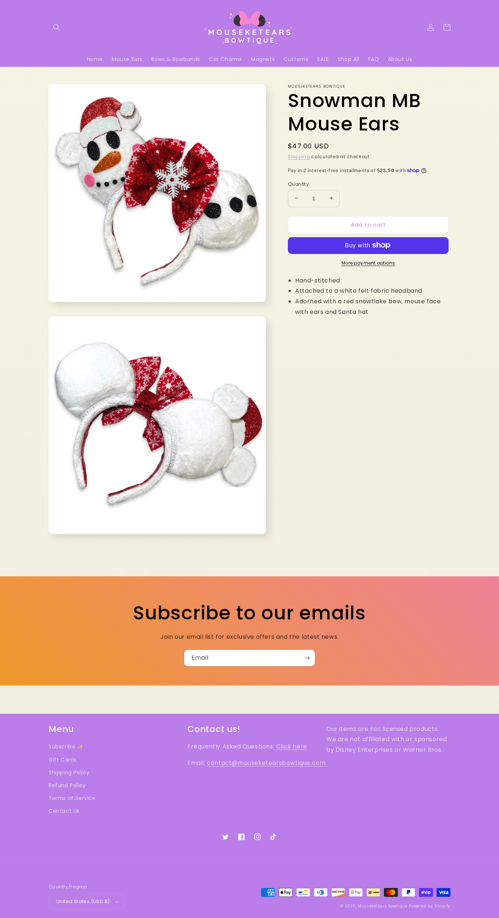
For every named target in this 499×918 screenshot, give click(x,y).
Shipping (299, 156)
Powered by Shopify (429, 906)
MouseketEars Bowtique (383, 906)
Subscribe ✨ (66, 746)
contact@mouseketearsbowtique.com (267, 763)
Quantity (298, 183)
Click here (291, 746)
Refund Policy (67, 785)
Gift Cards (63, 759)
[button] (57, 27)
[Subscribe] (307, 658)
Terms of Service (72, 798)
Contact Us (64, 811)
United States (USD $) (83, 901)
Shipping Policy (69, 772)
